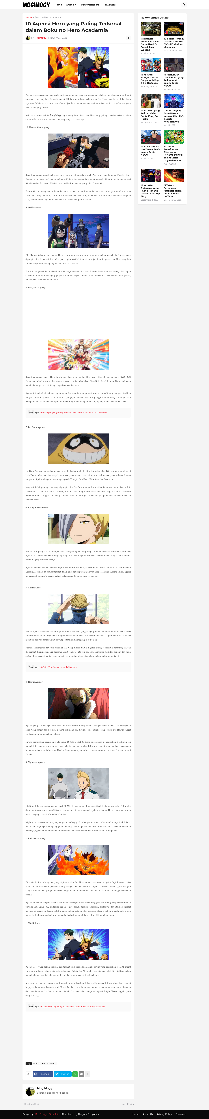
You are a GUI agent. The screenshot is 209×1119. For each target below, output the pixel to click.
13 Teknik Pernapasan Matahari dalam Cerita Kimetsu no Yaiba (173, 191)
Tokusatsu (109, 4)
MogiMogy (44, 1088)
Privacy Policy (164, 1114)
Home (58, 4)
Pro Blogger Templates (47, 1114)
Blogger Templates (88, 1114)
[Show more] (87, 1074)
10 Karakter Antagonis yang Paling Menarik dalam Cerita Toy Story (150, 191)
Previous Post (31, 1104)
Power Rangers (90, 4)
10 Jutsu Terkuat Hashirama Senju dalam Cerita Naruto (150, 150)
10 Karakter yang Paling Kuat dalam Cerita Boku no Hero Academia (72, 1006)
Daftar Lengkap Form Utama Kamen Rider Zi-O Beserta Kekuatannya (174, 116)
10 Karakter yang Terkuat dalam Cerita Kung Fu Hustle (150, 114)
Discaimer (181, 1114)
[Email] (81, 1074)
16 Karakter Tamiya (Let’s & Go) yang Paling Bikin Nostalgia (150, 79)
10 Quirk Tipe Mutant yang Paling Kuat (58, 667)
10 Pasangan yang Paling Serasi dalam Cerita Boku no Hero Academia (73, 412)
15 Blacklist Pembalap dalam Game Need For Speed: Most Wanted (150, 44)
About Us (148, 1114)
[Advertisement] (78, 314)
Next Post (127, 1104)
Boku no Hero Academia (48, 17)
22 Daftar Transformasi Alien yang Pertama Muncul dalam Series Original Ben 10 (173, 153)
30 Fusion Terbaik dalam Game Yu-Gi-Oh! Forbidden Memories (174, 43)
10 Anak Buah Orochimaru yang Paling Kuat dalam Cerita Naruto (174, 80)
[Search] (184, 4)
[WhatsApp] (75, 1074)
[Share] (128, 38)
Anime (70, 4)
